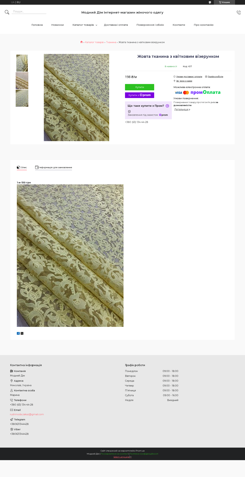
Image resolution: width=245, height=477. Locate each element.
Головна (37, 24)
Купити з (133, 95)
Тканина (111, 42)
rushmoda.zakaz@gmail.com (27, 414)
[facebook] (18, 333)
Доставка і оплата (116, 24)
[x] (22, 333)
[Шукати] (7, 12)
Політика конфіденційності (144, 453)
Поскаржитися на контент (114, 453)
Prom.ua (140, 450)
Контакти (179, 24)
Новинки (57, 24)
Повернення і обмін (150, 24)
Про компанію (204, 24)
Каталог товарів (83, 24)
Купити (139, 87)
